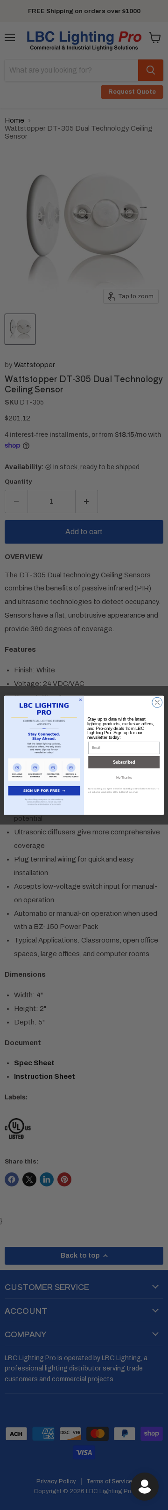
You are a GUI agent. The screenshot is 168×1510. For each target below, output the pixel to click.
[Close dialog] (157, 702)
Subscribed (124, 762)
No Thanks (124, 777)
